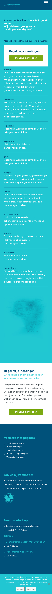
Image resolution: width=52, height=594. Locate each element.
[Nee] (49, 584)
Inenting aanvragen (15, 443)
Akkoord (20, 589)
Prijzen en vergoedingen (17, 454)
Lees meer (31, 589)
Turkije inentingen (14, 447)
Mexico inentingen (14, 450)
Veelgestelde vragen (15, 457)
